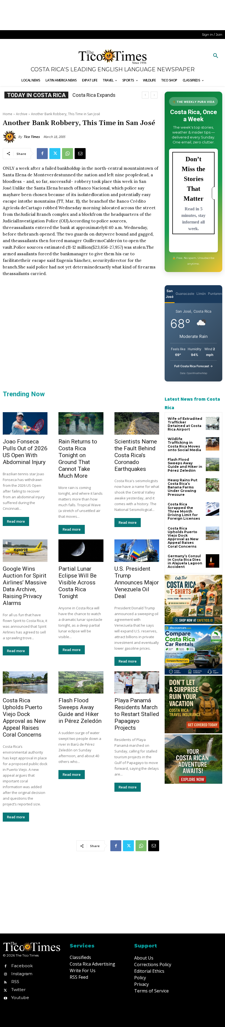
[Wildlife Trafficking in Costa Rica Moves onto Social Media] (212, 444)
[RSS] (5, 981)
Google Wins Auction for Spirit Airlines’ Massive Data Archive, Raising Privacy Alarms (25, 585)
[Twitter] (54, 153)
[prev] (145, 95)
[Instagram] (5, 973)
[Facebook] (42, 153)
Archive (21, 114)
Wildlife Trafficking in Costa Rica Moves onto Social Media (184, 444)
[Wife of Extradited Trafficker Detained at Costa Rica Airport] (212, 423)
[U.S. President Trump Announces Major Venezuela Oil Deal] (136, 550)
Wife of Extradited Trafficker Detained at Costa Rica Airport (185, 424)
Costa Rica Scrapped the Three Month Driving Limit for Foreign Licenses (184, 511)
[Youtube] (5, 997)
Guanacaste (185, 294)
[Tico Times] (10, 137)
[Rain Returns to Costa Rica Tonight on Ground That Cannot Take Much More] (80, 423)
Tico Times (31, 136)
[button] (215, 56)
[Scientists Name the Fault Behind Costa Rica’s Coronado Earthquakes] (136, 423)
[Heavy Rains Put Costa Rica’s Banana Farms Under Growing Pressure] (212, 485)
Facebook (22, 965)
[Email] (80, 153)
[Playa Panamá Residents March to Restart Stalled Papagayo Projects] (136, 682)
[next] (154, 95)
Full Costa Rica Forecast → (193, 366)
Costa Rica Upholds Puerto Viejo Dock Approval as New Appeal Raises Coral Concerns (24, 717)
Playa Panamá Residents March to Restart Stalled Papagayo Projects (136, 714)
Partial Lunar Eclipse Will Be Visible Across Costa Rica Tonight (77, 582)
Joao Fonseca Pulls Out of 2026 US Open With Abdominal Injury (25, 451)
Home (7, 114)
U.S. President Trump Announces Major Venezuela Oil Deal (136, 582)
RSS (15, 981)
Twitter (18, 989)
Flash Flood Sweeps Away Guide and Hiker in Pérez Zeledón (80, 710)
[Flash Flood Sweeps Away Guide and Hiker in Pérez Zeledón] (80, 682)
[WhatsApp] (67, 153)
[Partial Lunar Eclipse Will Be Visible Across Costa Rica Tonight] (80, 550)
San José (169, 294)
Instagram (21, 973)
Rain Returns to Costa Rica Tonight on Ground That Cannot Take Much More (77, 458)
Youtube (20, 997)
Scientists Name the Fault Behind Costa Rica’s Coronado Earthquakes (135, 455)
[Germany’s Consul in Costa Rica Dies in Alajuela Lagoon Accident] (212, 561)
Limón (201, 294)
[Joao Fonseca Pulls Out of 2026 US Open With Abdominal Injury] (25, 423)
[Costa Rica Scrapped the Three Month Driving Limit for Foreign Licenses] (212, 509)
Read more (16, 521)
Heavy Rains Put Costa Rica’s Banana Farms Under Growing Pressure (182, 487)
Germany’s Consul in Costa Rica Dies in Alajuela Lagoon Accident (185, 561)
